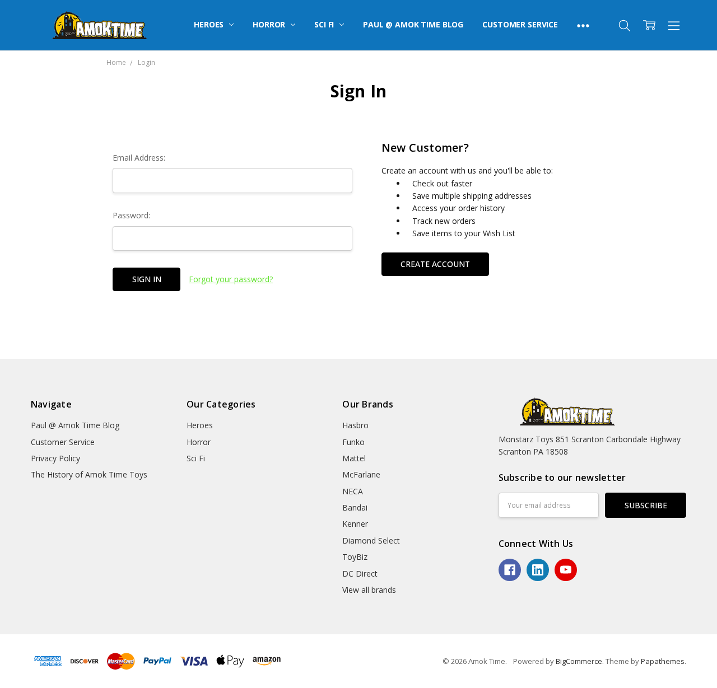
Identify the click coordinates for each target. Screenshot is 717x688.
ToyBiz (354, 556)
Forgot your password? (231, 279)
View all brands (369, 589)
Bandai (354, 507)
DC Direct (360, 573)
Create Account (435, 264)
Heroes (210, 24)
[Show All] (583, 25)
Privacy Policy (55, 458)
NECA (352, 491)
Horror (270, 24)
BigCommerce (579, 661)
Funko (353, 442)
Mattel (354, 458)
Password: (131, 215)
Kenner (355, 523)
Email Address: (139, 157)
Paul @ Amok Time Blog (413, 24)
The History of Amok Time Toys (89, 474)
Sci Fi (325, 24)
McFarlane (361, 474)
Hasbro (355, 425)
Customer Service (520, 24)
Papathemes (663, 661)
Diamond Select (371, 540)
